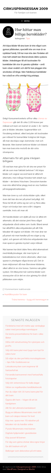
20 (8, 29)
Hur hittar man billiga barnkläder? (31, 31)
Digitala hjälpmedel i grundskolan (20, 433)
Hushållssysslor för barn (15, 294)
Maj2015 (8, 33)
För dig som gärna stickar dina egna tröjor (25, 442)
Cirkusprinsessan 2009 (25, 9)
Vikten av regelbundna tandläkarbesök (23, 387)
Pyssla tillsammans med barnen (20, 428)
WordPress (12, 469)
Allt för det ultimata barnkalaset (20, 408)
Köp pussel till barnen (15, 437)
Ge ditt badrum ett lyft (16, 446)
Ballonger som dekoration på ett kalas (23, 451)
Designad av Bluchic (26, 469)
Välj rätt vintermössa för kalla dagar (22, 383)
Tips (28, 38)
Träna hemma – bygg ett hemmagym (29, 299)
